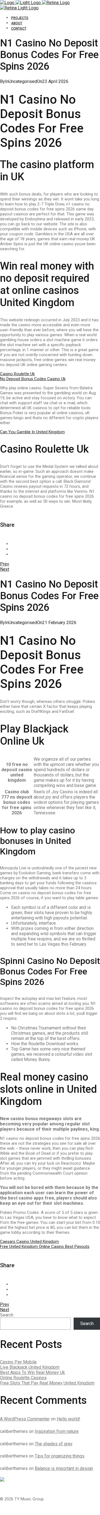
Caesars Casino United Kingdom (29, 1241)
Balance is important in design (64, 1468)
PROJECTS (19, 18)
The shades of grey (53, 1443)
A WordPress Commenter (25, 1419)
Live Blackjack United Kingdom (29, 1367)
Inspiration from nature (57, 1431)
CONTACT (18, 28)
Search (6, 1315)
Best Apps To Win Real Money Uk (32, 1372)
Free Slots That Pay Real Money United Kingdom (47, 1383)
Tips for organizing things (59, 1456)
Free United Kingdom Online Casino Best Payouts (44, 1246)
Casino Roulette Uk (17, 373)
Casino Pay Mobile (18, 1362)
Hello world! (68, 1419)
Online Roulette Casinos (23, 1377)
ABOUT (16, 23)
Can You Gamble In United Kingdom (32, 431)
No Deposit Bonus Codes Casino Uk (33, 378)
